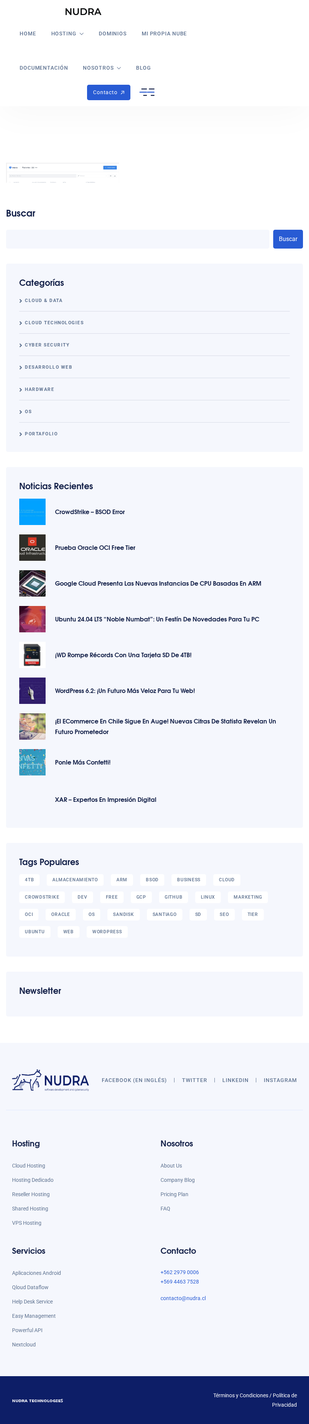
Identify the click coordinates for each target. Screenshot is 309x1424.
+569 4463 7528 (180, 1282)
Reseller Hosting (31, 1194)
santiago (165, 914)
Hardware (39, 389)
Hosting (63, 34)
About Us (171, 1166)
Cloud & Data (44, 300)
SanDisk (123, 914)
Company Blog (178, 1180)
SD (198, 914)
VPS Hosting (26, 1223)
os (92, 914)
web (68, 931)
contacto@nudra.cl (183, 1298)
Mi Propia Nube (164, 34)
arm (121, 879)
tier (253, 914)
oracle (60, 914)
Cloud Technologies (54, 322)
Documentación (44, 68)
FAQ (165, 1209)
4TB (29, 879)
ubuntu (35, 931)
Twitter (194, 1080)
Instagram (280, 1080)
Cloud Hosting (28, 1166)
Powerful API (27, 1330)
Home (28, 34)
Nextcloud (24, 1345)
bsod (152, 879)
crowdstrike (42, 897)
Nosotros (98, 68)
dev (82, 897)
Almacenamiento (75, 879)
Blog (143, 68)
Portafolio (41, 434)
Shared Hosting (30, 1209)
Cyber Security (47, 345)
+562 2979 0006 (180, 1272)
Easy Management (34, 1316)
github (174, 897)
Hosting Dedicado (33, 1180)
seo (224, 914)
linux (208, 897)
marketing (248, 897)
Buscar (20, 212)
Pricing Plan (174, 1194)
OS (28, 411)
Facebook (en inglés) (134, 1080)
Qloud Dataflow (30, 1287)
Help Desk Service (32, 1302)
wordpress (107, 931)
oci (29, 914)
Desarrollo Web (48, 367)
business (188, 879)
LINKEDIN (235, 1080)
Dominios (113, 34)
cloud (227, 879)
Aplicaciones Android (36, 1273)
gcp (141, 897)
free (112, 897)
